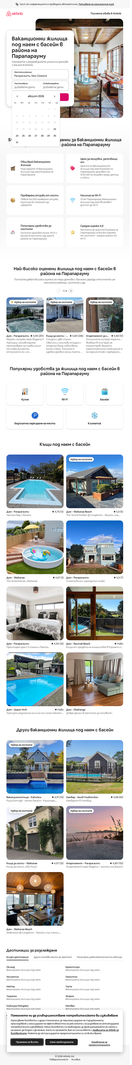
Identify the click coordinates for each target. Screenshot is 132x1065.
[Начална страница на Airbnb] (14, 13)
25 (23, 135)
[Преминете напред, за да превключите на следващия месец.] (54, 96)
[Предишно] (58, 290)
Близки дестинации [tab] (17, 957)
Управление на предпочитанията (99, 1043)
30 (54, 135)
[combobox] (40, 76)
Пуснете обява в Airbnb (106, 13)
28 (42, 135)
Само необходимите (61, 1042)
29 (48, 135)
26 (29, 135)
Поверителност (58, 1059)
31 (17, 142)
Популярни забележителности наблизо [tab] (99, 957)
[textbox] (26, 87)
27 (36, 135)
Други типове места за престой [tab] (53, 957)
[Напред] (70, 290)
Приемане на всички (27, 1042)
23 (54, 129)
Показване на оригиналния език (96, 4)
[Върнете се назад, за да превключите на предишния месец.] (17, 96)
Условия (75, 1059)
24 (17, 135)
